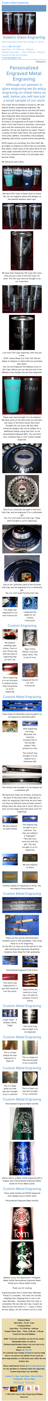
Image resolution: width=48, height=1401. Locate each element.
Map (17, 1376)
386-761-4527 (14, 46)
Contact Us (9, 1376)
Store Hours (25, 1376)
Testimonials (18, 1379)
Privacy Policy (29, 1379)
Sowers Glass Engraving (15, 2)
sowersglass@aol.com (11, 58)
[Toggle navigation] (24, 8)
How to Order (36, 1376)
